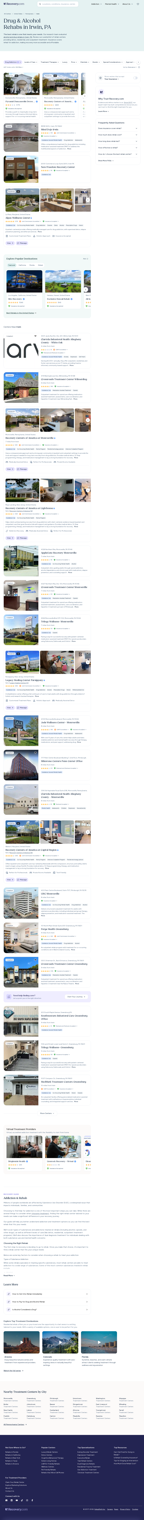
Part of (19, 511)
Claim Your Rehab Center (14, 1482)
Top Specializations (86, 1447)
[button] (20, 67)
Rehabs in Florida (11, 1452)
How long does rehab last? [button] (109, 141)
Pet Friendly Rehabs (48, 1470)
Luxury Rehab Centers (49, 1452)
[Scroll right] (138, 62)
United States (18, 14)
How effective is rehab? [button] (108, 148)
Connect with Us (12, 1496)
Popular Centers (48, 1447)
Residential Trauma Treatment (89, 1467)
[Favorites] (137, 4)
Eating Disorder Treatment (88, 1452)
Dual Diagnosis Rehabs (86, 1464)
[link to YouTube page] (17, 1500)
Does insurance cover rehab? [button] (110, 128)
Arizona (8, 1357)
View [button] (9, 243)
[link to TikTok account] (22, 1500)
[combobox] (57, 4)
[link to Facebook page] (32, 1500)
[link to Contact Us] (6, 1500)
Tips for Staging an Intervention (126, 1461)
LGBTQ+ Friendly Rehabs (50, 1464)
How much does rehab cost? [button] (110, 135)
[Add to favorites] (35, 126)
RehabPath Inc (99, 1509)
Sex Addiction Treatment (87, 1470)
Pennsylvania (29, 14)
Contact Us (9, 1491)
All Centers (7, 14)
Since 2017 (128, 102)
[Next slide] (84, 96)
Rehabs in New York (12, 1458)
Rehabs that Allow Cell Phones (52, 1473)
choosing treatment (40, 1213)
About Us (8, 1488)
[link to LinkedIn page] (12, 1500)
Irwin (18, 327)
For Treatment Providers (15, 1478)
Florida (31, 265)
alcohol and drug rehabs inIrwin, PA (18, 37)
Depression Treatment (86, 1455)
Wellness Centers (47, 1467)
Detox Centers (46, 1455)
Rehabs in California (12, 1455)
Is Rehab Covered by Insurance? (126, 1458)
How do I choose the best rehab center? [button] (115, 154)
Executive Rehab (84, 1458)
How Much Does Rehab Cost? (125, 1464)
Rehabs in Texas (11, 1461)
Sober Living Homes (48, 1461)
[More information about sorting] (139, 67)
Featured (11, 265)
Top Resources (120, 1447)
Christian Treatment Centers (88, 1473)
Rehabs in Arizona (12, 1464)
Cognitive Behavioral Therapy (52, 1458)
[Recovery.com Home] (14, 4)
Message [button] (23, 243)
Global (40, 265)
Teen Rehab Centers (85, 1461)
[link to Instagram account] (27, 1500)
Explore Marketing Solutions (16, 1485)
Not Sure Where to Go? (15, 1447)
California (22, 265)
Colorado (47, 1357)
